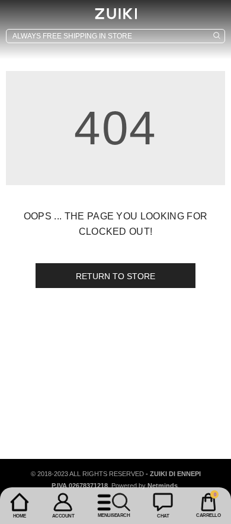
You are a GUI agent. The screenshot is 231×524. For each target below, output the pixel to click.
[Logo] (115, 13)
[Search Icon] (115, 36)
